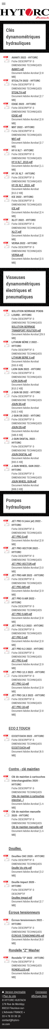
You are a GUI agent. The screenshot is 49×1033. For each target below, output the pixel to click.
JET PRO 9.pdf (19, 660)
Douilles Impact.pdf (22, 897)
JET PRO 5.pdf (19, 637)
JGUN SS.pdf (19, 403)
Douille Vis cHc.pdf (22, 867)
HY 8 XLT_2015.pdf (22, 162)
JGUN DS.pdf (19, 427)
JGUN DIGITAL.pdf (22, 454)
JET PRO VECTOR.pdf (24, 563)
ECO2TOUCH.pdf (21, 747)
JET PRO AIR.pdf (21, 586)
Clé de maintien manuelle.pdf (27, 826)
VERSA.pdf (17, 254)
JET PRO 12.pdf (20, 683)
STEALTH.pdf (19, 92)
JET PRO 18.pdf (20, 706)
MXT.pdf (16, 138)
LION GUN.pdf (19, 380)
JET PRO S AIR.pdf (22, 613)
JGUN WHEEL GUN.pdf (24, 481)
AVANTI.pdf (18, 69)
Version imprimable (15, 991)
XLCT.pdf (16, 231)
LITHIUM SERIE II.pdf (23, 357)
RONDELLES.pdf (21, 969)
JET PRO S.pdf (20, 536)
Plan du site (9, 996)
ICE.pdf (15, 208)
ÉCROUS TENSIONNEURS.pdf (28, 935)
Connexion (41, 991)
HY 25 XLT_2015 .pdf (23, 185)
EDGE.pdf (17, 115)
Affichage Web (39, 996)
